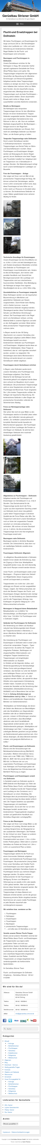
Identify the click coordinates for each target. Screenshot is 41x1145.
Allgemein (8, 1060)
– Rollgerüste (11, 1055)
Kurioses (7, 1070)
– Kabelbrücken (12, 1053)
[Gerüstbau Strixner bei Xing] (24, 1022)
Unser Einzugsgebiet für (12, 1079)
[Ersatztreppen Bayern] (11, 455)
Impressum (6, 1132)
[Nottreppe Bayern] (11, 491)
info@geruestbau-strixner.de (24, 1014)
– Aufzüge (10, 1043)
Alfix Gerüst (8, 1105)
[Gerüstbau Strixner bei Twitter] (10, 1022)
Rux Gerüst (8, 1112)
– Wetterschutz (12, 1058)
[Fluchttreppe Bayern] (11, 473)
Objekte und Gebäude (12, 1072)
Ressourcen (8, 1074)
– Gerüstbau (11, 1050)
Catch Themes (26, 1142)
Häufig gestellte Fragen (12, 1067)
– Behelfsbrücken (13, 1046)
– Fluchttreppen (12, 1048)
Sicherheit (8, 1077)
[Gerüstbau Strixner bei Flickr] (16, 1022)
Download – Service (11, 1065)
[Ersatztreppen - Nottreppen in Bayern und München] (11, 253)
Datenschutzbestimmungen (21, 1132)
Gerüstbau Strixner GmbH (20, 16)
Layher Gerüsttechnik (12, 1107)
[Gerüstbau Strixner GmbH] (20, 11)
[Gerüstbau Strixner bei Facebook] (4, 1022)
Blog (6, 1062)
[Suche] (4, 1029)
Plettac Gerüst (9, 1110)
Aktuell (7, 1041)
